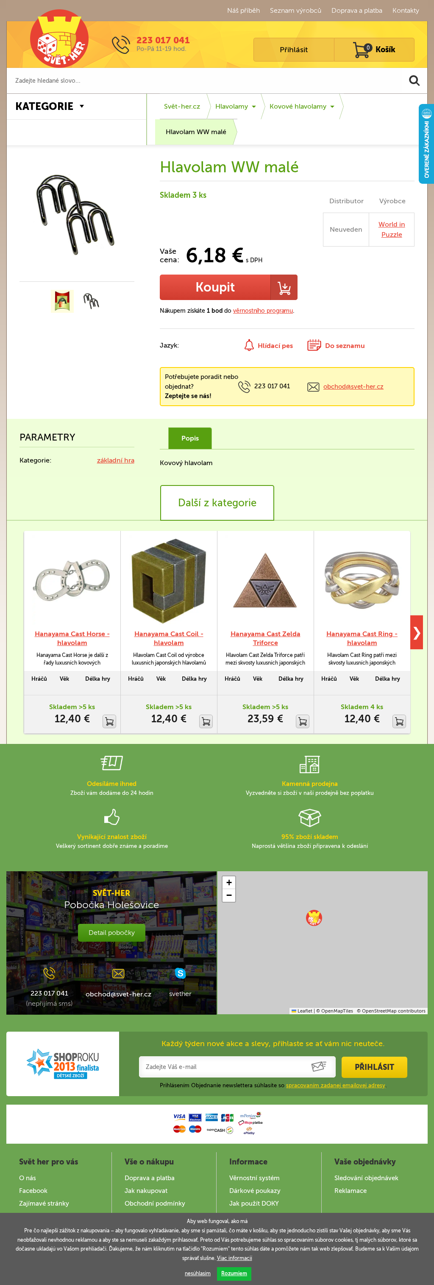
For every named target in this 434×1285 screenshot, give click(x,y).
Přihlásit (294, 49)
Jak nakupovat (146, 1191)
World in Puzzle (391, 229)
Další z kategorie (217, 503)
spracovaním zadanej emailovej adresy (335, 1085)
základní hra (115, 460)
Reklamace (350, 1191)
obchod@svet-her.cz (353, 386)
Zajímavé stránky (44, 1203)
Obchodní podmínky (155, 1203)
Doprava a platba (356, 10)
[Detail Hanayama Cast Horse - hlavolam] (72, 580)
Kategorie (44, 106)
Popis (190, 438)
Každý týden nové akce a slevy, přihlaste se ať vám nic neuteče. (273, 1043)
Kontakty (405, 10)
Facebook (33, 1191)
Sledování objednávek (366, 1178)
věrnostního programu (263, 310)
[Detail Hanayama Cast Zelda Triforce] (265, 580)
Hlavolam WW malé (196, 132)
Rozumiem (234, 1274)
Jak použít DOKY (254, 1203)
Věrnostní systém (254, 1178)
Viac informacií (234, 1258)
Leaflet (304, 1011)
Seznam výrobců (295, 10)
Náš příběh (243, 10)
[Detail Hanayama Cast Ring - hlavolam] (362, 580)
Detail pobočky (112, 933)
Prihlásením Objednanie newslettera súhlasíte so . (273, 1085)
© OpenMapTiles (334, 1011)
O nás (27, 1178)
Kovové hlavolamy (298, 106)
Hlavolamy (231, 106)
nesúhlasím (198, 1274)
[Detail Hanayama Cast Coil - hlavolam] (169, 580)
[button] (314, 918)
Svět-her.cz (182, 106)
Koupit (215, 287)
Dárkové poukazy (255, 1191)
